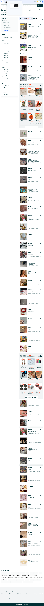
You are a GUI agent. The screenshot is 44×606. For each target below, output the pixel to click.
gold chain (17, 576)
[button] (25, 18)
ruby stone (14, 578)
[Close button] (20, 1)
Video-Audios (29, 10)
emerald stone (37, 578)
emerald (12, 572)
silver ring (18, 574)
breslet (24, 581)
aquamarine (14, 581)
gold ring (3, 572)
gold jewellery (4, 574)
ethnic (32, 572)
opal (9, 578)
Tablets (35, 10)
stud (40, 572)
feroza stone (39, 576)
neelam (22, 576)
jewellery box (4, 578)
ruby (17, 572)
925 (2, 581)
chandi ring (30, 574)
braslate (35, 574)
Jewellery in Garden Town (23, 12)
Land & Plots (39, 10)
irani (34, 576)
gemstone (24, 574)
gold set (27, 578)
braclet (31, 576)
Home (2, 12)
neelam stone (10, 576)
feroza (28, 572)
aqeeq (31, 578)
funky (14, 574)
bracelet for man (21, 578)
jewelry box (30, 581)
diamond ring (22, 572)
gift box (36, 572)
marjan (26, 576)
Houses (25, 10)
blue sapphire (7, 581)
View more (6, 30)
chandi (8, 572)
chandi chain (4, 576)
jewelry (10, 574)
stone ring (19, 581)
